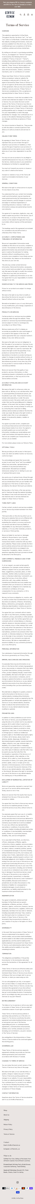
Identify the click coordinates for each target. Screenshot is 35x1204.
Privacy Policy (8, 1129)
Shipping (6, 1119)
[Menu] (32, 14)
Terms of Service (9, 1134)
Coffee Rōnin (19, 1198)
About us (6, 1115)
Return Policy (8, 1124)
